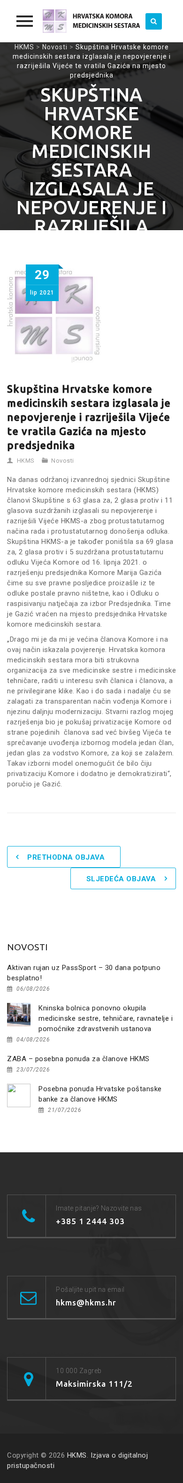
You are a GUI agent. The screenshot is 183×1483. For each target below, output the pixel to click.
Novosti (62, 460)
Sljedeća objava (121, 879)
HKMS (26, 460)
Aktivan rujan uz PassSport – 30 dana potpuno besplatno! (83, 972)
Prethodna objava (66, 857)
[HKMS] (91, 21)
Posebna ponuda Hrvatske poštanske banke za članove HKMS (100, 1094)
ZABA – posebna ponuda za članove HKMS (78, 1059)
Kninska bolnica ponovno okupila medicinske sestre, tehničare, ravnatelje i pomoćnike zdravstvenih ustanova (105, 1018)
